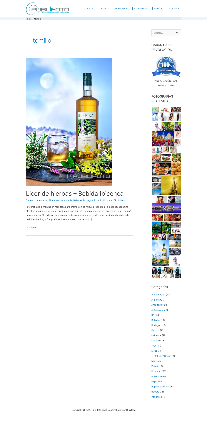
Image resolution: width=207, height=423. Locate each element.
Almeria (68, 200)
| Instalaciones (140, 8)
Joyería (155, 345)
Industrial (156, 335)
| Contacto (173, 8)
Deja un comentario (36, 200)
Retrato (155, 391)
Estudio (98, 200)
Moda (154, 350)
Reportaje (156, 381)
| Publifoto (157, 8)
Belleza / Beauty (163, 356)
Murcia (155, 361)
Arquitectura (158, 304)
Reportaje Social (160, 386)
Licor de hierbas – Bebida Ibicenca (75, 193)
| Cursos (102, 8)
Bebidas (77, 200)
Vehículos (156, 396)
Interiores (156, 340)
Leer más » (32, 227)
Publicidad (157, 376)
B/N (153, 315)
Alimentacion (56, 200)
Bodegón (88, 200)
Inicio (90, 8)
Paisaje (155, 366)
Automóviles (158, 310)
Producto (108, 200)
